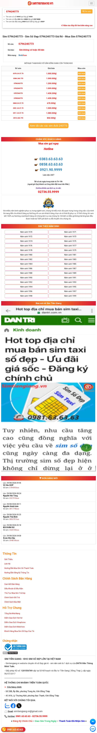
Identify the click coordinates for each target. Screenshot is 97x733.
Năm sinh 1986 (26, 268)
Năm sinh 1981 (70, 255)
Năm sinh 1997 (70, 291)
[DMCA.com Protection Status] (10, 653)
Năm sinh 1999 (70, 296)
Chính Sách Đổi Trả (12, 597)
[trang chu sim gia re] (40, 3)
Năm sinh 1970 (26, 232)
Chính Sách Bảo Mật (12, 602)
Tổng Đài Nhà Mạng (12, 613)
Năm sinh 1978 (26, 250)
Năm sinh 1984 (26, 264)
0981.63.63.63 (15, 729)
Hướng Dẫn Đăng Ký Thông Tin (16, 573)
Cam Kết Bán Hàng (11, 584)
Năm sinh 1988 (26, 273)
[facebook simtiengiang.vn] (93, 722)
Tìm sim (87, 11)
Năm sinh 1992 (26, 282)
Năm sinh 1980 (26, 255)
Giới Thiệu (8, 559)
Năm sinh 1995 (70, 287)
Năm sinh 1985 (70, 264)
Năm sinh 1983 (70, 259)
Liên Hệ (7, 564)
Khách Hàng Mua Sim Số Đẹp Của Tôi (19, 631)
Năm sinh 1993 (70, 282)
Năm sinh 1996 (26, 291)
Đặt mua (81, 73)
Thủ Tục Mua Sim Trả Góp (14, 593)
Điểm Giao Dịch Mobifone (14, 627)
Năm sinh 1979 (70, 250)
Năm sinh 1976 (26, 246)
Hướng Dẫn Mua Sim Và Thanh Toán (19, 568)
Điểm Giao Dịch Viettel (13, 618)
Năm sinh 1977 (70, 246)
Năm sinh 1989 (70, 273)
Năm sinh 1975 (70, 241)
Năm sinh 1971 (70, 232)
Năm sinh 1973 (70, 237)
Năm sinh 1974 (26, 241)
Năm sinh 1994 (26, 287)
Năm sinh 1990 (26, 278)
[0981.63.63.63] (93, 729)
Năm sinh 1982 (26, 259)
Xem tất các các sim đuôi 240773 (48, 125)
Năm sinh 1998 (26, 296)
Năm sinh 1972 (26, 237)
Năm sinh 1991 (70, 278)
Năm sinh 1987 (70, 268)
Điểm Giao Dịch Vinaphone (15, 622)
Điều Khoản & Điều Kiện (13, 589)
